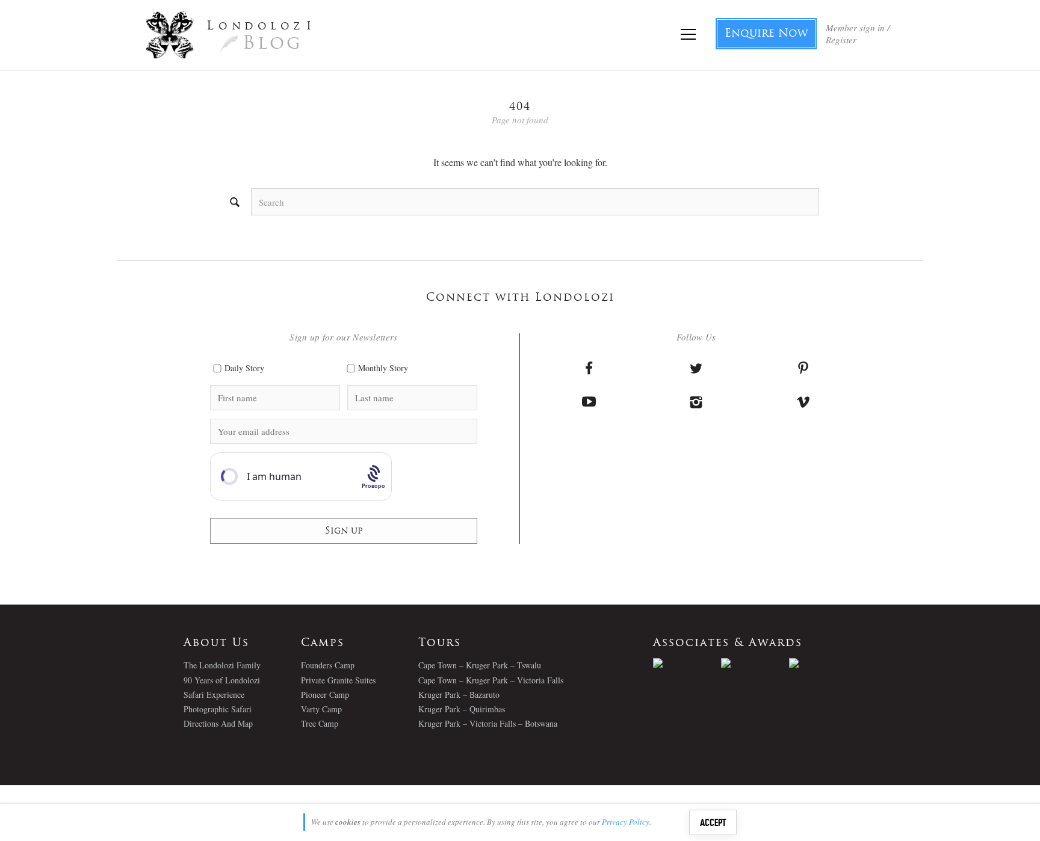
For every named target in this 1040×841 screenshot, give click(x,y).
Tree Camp (319, 723)
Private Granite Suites (338, 680)
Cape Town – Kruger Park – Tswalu (479, 665)
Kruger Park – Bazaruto (459, 694)
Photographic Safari (218, 709)
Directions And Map (218, 723)
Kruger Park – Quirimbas (461, 709)
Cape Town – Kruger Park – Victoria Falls (490, 680)
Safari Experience (214, 694)
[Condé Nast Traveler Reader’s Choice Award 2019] (687, 663)
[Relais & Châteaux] (823, 663)
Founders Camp (327, 665)
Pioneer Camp (325, 694)
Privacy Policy (625, 821)
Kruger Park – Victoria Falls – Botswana (487, 723)
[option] (687, 663)
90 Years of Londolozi (222, 680)
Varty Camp (321, 709)
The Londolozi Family (222, 665)
